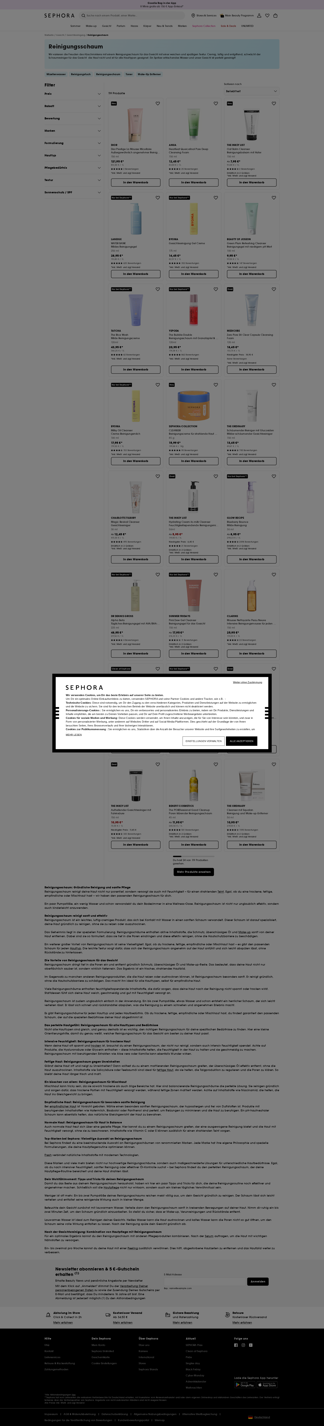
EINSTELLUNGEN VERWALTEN (204, 741)
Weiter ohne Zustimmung (247, 682)
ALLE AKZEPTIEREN (241, 741)
